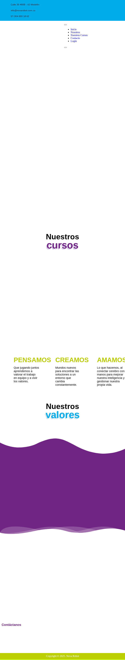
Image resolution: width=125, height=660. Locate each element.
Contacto (75, 38)
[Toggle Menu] (65, 24)
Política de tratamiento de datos (108, 632)
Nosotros (75, 32)
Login (74, 41)
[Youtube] (87, 4)
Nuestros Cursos (79, 35)
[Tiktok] (121, 640)
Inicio (73, 29)
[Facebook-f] (73, 4)
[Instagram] (80, 4)
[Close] (65, 47)
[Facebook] (100, 640)
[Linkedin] (93, 4)
